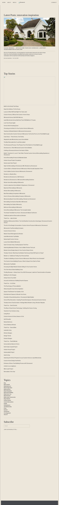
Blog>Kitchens (7, 395)
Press (5, 408)
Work (4, 2)
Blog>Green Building (8, 392)
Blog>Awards (7, 384)
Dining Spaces (7, 405)
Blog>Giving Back (8, 391)
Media (14, 2)
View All (5, 414)
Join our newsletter (10, 429)
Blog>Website (7, 398)
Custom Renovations (8, 402)
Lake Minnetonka (8, 406)
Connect (54, 2)
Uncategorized (7, 413)
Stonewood (6, 411)
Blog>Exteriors (7, 389)
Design (5, 403)
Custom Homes (7, 400)
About (9, 2)
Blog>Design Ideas (8, 387)
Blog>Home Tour (7, 394)
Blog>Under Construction (10, 397)
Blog (5, 383)
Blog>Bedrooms (7, 386)
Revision (6, 410)
